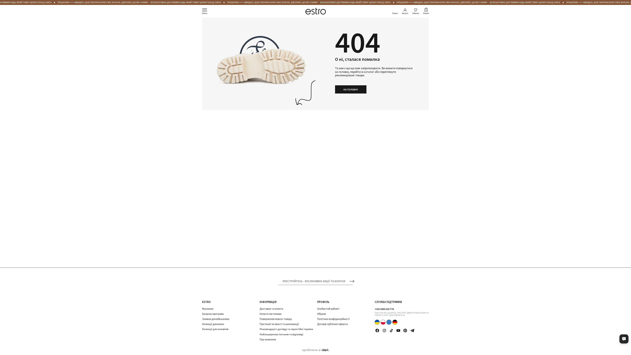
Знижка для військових (215, 318)
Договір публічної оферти (332, 324)
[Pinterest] (405, 330)
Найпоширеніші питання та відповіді (281, 334)
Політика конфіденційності (333, 318)
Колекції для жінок (213, 324)
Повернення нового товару (276, 318)
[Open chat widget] (624, 338)
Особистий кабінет (328, 308)
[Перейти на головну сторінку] (315, 11)
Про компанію (268, 339)
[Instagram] (384, 330)
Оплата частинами (270, 313)
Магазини (207, 308)
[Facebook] (377, 330)
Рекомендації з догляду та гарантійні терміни (286, 329)
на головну (350, 89)
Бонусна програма (213, 313)
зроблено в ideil (315, 350)
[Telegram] (412, 330)
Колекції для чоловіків (215, 329)
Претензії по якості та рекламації (279, 324)
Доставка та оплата (271, 308)
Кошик (426, 11)
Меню (204, 13)
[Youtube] (398, 330)
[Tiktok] (391, 330)
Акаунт (405, 13)
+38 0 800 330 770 (384, 309)
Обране (415, 13)
